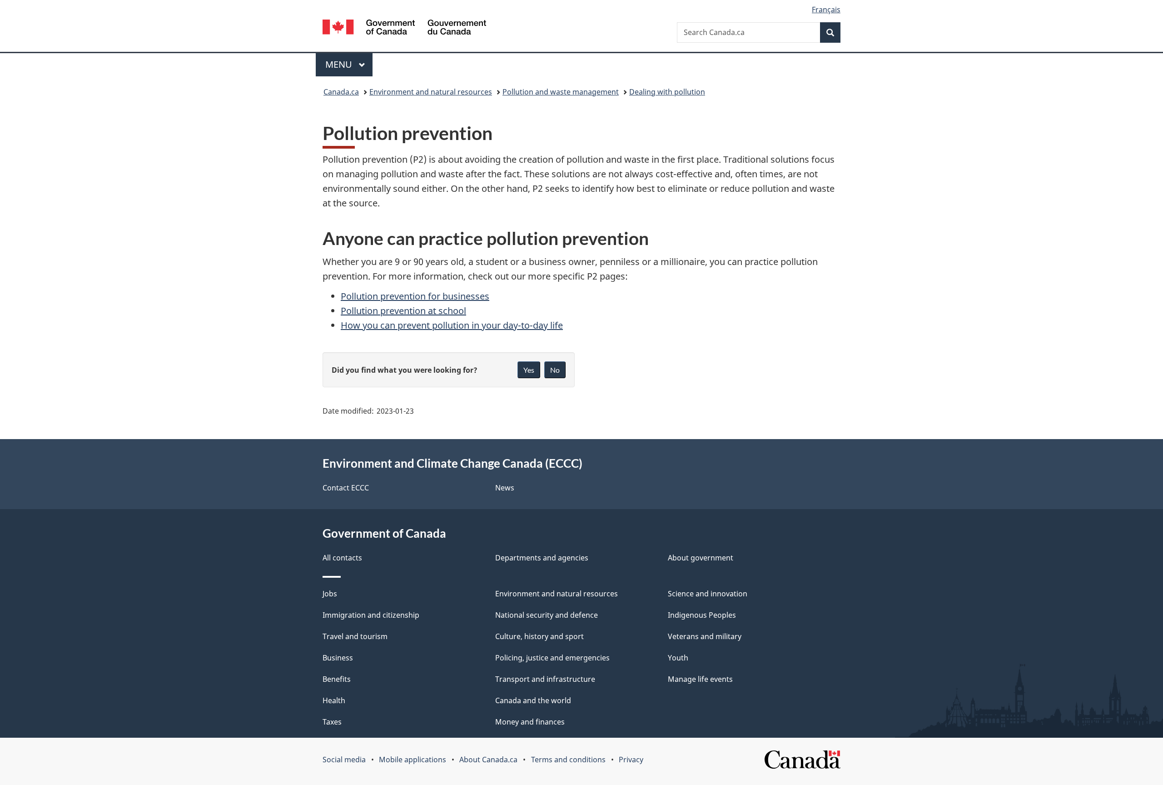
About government (700, 558)
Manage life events (700, 679)
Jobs (330, 594)
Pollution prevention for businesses (415, 296)
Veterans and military (704, 636)
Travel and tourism (355, 636)
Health (334, 700)
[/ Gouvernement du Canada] (404, 28)
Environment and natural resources (430, 92)
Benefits (337, 679)
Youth (678, 658)
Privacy (631, 760)
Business (338, 658)
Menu (339, 64)
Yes (528, 369)
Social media (344, 760)
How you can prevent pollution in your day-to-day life (452, 325)
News (504, 488)
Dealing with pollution (667, 92)
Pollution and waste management (560, 92)
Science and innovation (707, 594)
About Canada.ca (488, 760)
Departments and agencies (541, 558)
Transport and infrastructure (545, 679)
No (555, 369)
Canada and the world (533, 700)
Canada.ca (341, 92)
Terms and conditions (568, 760)
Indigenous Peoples (702, 615)
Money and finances (530, 722)
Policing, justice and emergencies (552, 658)
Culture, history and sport (539, 636)
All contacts (342, 558)
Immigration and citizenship (371, 615)
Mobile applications (412, 760)
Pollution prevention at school (403, 311)
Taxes (332, 722)
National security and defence (546, 615)
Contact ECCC (346, 488)
